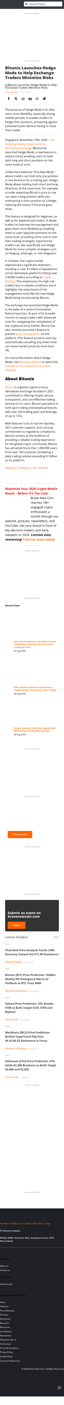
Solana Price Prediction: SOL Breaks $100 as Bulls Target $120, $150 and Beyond (29, 1008)
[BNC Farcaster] (43, 1252)
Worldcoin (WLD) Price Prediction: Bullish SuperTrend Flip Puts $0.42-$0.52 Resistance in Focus (27, 1037)
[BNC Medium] (31, 1252)
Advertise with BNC (32, 61)
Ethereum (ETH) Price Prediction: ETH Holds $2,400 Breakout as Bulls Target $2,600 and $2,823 (30, 1065)
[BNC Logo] (32, 1217)
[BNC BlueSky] (37, 1252)
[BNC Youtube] (25, 1252)
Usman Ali (11, 1019)
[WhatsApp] (37, 98)
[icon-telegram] (8, 1252)
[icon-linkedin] (14, 1252)
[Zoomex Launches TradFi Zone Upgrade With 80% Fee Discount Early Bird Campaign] (35, 704)
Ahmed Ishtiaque (16, 991)
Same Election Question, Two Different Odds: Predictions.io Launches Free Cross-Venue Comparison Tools (35, 644)
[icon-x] (19, 1252)
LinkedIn (42, 468)
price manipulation (28, 334)
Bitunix (9, 387)
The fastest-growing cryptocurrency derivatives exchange (30, 144)
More (56, 937)
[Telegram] (44, 98)
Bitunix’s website (30, 362)
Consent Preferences (10, 1360)
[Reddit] (23, 98)
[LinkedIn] (30, 98)
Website (10, 468)
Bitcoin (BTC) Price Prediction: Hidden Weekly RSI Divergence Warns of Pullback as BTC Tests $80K (30, 979)
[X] (16, 98)
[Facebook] (8, 98)
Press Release (11, 92)
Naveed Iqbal (13, 962)
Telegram (24, 468)
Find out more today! (39, 539)
